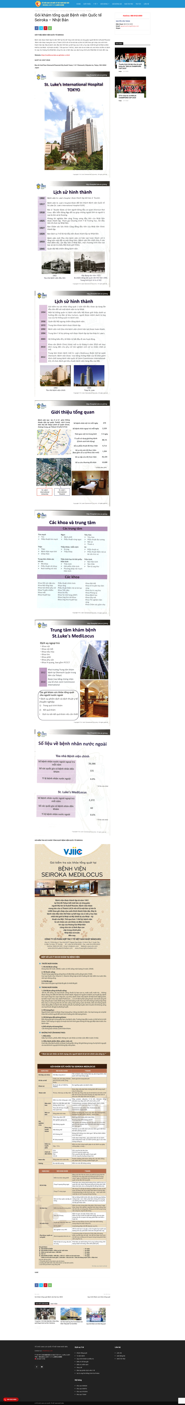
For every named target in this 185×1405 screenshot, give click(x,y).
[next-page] (39, 1327)
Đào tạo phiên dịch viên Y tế (86, 1370)
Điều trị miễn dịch (82, 1364)
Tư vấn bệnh (81, 1356)
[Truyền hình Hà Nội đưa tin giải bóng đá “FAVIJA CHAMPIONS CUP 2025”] (132, 58)
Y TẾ (94, 4)
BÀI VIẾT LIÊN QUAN (42, 1304)
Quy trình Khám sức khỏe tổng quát (99, 1297)
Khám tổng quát (54, 11)
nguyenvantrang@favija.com (129, 26)
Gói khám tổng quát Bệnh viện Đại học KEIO (49, 1297)
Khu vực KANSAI (82, 1386)
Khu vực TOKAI (81, 1394)
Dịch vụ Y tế (45, 11)
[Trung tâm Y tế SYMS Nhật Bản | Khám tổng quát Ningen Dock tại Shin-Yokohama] (46, 1314)
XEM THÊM (53, 1304)
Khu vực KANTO (82, 1389)
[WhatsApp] (50, 28)
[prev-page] (36, 1327)
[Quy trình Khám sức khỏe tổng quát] (98, 1315)
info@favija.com (47, 1351)
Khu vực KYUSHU (82, 1391)
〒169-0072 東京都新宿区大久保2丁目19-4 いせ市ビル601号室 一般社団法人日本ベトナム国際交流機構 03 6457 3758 (52, 1357)
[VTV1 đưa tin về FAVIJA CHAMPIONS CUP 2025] (132, 87)
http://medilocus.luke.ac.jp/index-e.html (55, 55)
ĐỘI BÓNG (104, 4)
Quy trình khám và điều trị (85, 1359)
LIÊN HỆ (146, 4)
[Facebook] (37, 28)
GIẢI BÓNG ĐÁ (117, 4)
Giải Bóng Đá (121, 1356)
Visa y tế (79, 1367)
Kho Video (119, 43)
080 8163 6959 (128, 24)
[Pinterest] (45, 28)
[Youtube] (42, 1367)
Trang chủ (37, 11)
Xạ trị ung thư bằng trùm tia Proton (88, 1373)
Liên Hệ (119, 1353)
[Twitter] (41, 28)
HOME (78, 4)
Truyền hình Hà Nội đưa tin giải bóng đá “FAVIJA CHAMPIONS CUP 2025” (130, 66)
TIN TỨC (138, 4)
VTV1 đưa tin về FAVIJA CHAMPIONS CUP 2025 (127, 97)
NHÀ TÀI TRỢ (128, 4)
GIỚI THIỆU (87, 4)
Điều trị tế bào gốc (83, 1362)
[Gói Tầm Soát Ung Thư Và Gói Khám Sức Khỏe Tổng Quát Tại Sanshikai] (72, 1314)
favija (120, 71)
